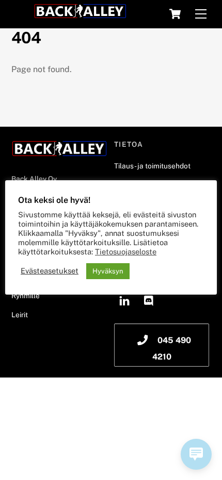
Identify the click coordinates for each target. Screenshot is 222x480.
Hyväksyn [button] (107, 271)
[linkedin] (124, 299)
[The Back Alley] (80, 14)
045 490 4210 (172, 348)
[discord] (149, 299)
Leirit (19, 315)
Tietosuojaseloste (125, 251)
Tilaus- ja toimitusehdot (152, 166)
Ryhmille (25, 296)
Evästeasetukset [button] (49, 270)
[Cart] (175, 14)
